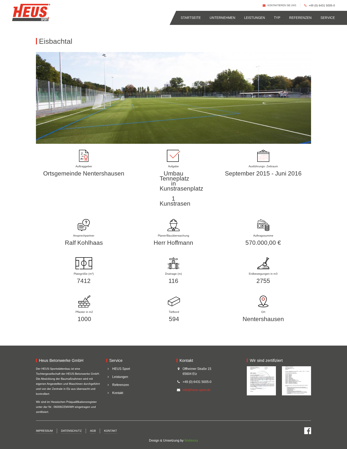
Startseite (191, 17)
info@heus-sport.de (196, 390)
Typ (277, 17)
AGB (93, 430)
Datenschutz (71, 430)
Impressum (44, 430)
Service (327, 17)
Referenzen (300, 17)
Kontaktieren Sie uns (281, 5)
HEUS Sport (121, 368)
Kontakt (117, 393)
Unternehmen (222, 17)
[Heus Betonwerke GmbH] (31, 12)
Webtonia (191, 440)
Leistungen (254, 17)
